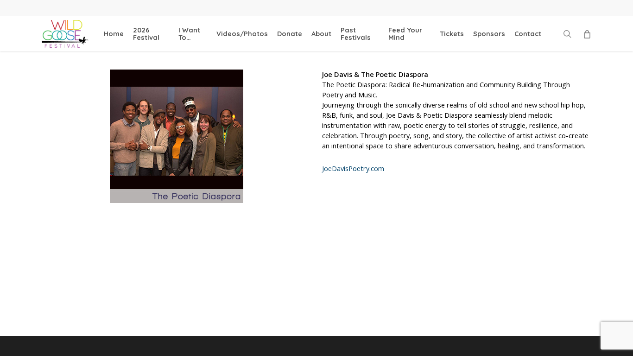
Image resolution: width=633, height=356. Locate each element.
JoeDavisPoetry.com (353, 168)
